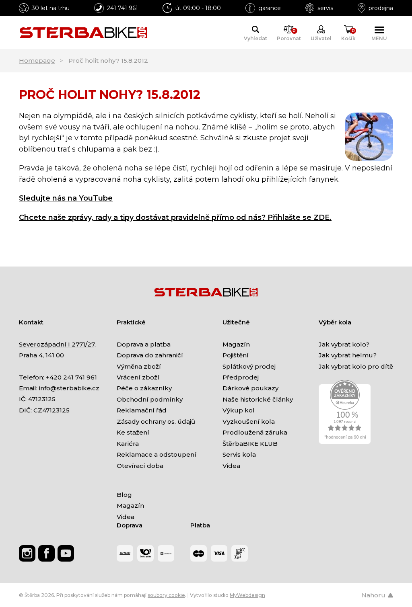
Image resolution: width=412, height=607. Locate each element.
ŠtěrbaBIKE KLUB (250, 443)
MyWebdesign (247, 595)
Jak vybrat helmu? (348, 355)
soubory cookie (166, 595)
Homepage (37, 60)
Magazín (236, 344)
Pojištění (235, 355)
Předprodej (240, 377)
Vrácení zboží (138, 377)
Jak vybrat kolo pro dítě (356, 366)
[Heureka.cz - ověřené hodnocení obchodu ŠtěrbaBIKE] (345, 411)
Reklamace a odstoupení (156, 454)
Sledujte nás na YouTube (66, 198)
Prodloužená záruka (254, 432)
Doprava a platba (144, 344)
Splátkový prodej (249, 366)
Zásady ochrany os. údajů (156, 421)
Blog (124, 494)
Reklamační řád (142, 410)
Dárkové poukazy (250, 388)
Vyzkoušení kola (248, 421)
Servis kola (239, 454)
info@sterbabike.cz (69, 388)
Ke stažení (133, 432)
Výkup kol (238, 410)
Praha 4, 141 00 (41, 355)
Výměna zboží (139, 366)
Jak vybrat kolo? (344, 344)
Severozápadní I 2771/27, (57, 344)
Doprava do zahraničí (150, 355)
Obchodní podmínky (150, 399)
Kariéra (128, 443)
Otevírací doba (140, 466)
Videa (231, 466)
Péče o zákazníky (144, 388)
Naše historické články (257, 399)
